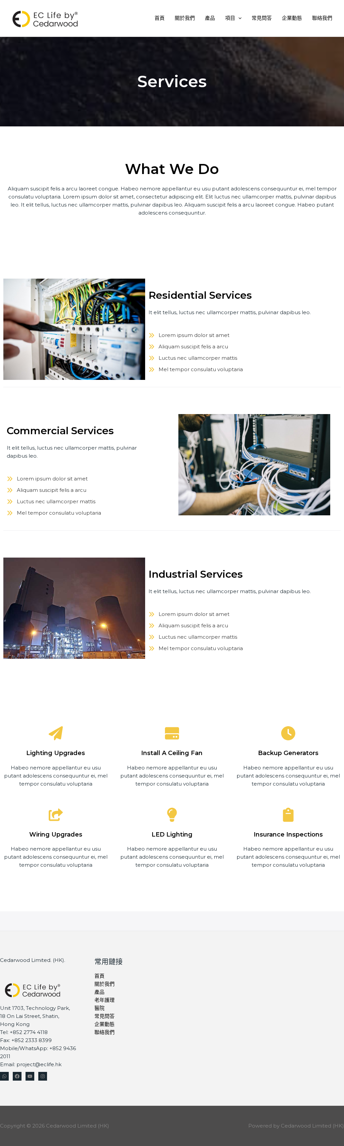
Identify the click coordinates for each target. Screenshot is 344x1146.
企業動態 (292, 18)
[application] (238, 18)
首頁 (160, 18)
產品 (210, 18)
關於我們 (185, 18)
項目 (230, 18)
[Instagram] (42, 1076)
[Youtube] (30, 1076)
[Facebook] (17, 1076)
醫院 (99, 1008)
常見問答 (262, 18)
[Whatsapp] (4, 1076)
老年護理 (104, 1000)
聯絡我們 (322, 18)
